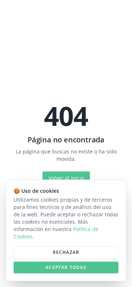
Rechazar (66, 252)
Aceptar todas (66, 267)
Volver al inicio (66, 177)
